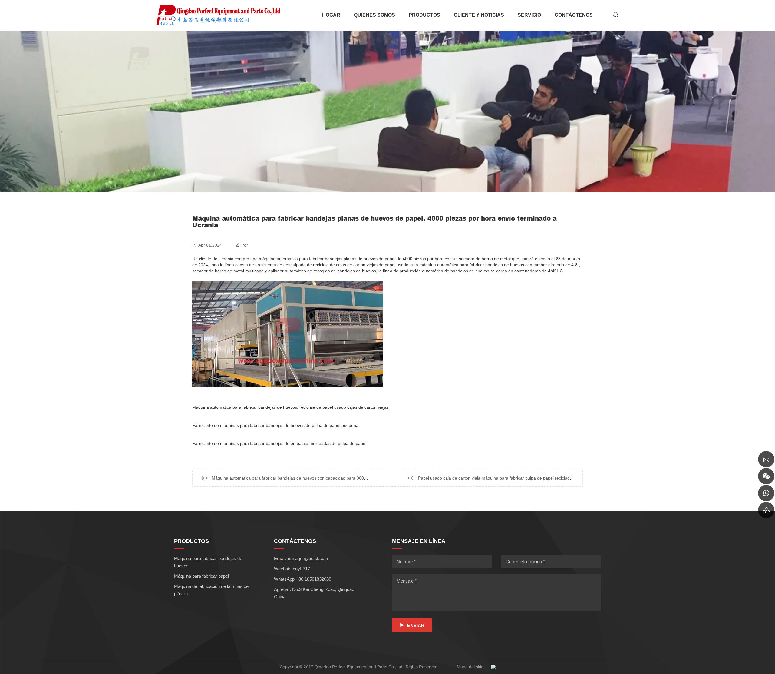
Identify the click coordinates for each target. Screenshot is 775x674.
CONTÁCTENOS (574, 15)
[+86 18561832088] (766, 493)
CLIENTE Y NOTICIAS (479, 15)
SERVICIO (529, 15)
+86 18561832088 (313, 579)
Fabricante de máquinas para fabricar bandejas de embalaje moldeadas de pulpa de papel (279, 443)
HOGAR (331, 15)
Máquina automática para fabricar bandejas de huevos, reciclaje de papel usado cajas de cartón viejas (290, 407)
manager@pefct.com (307, 558)
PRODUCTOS (424, 15)
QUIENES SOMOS (374, 15)
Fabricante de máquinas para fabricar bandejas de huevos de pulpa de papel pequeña (275, 425)
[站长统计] (493, 666)
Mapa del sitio (470, 666)
